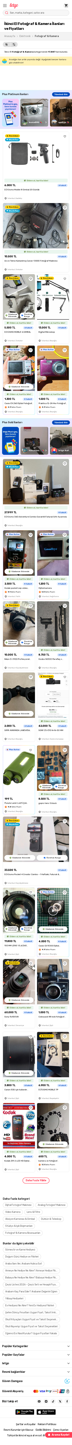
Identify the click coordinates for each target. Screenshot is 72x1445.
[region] (37, 113)
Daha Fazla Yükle (36, 1180)
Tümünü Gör (61, 94)
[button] (5, 5)
